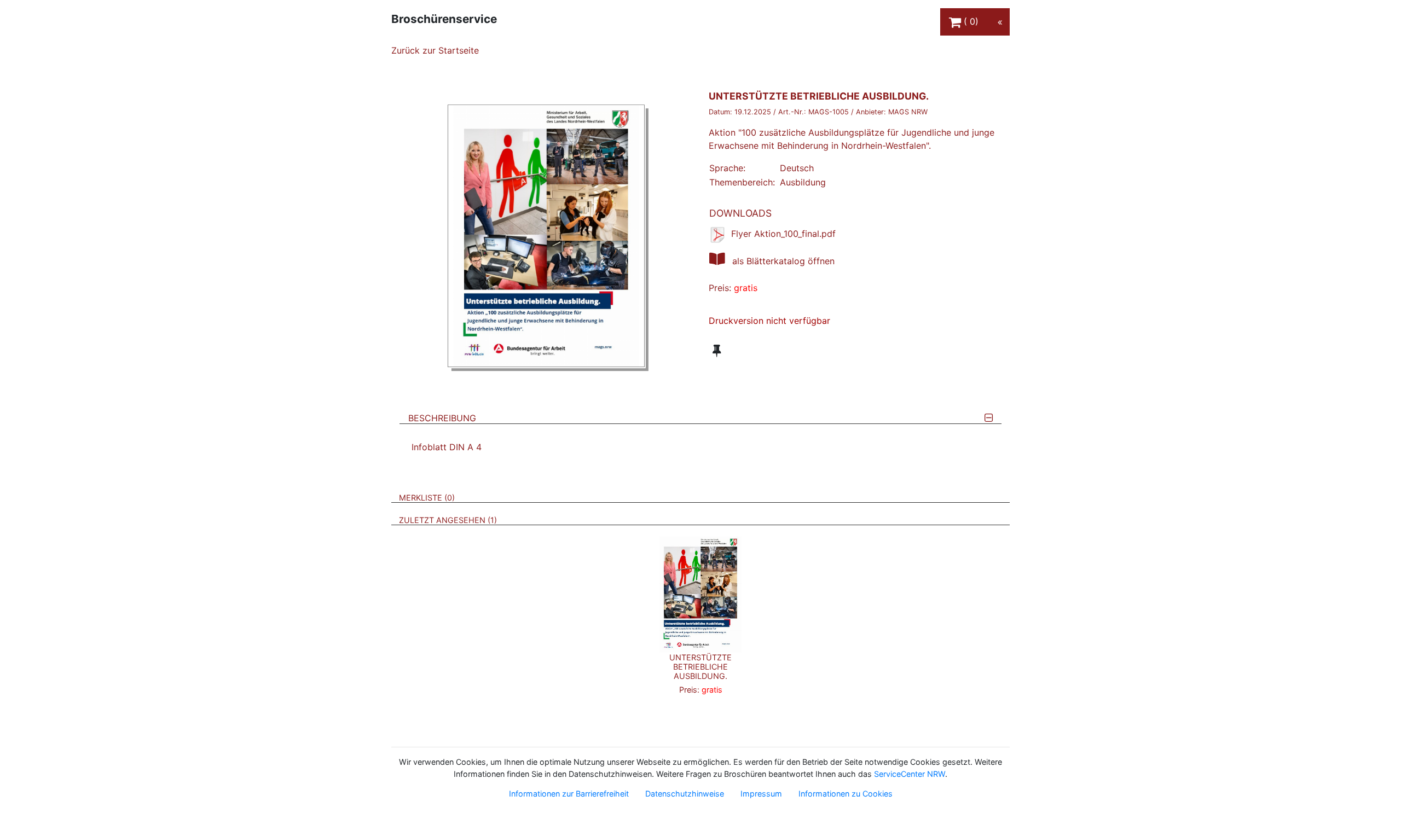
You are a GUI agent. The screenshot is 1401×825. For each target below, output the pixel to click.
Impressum (761, 793)
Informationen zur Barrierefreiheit (569, 793)
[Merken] (716, 351)
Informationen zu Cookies (845, 793)
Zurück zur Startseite (435, 50)
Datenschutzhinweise (684, 793)
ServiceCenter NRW (909, 773)
